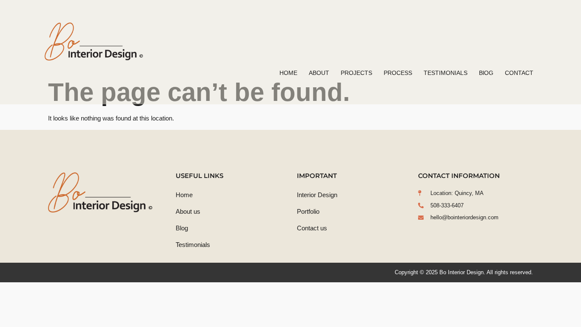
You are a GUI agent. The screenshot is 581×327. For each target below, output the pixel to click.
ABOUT (319, 72)
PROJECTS (356, 72)
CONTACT (519, 72)
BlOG (486, 72)
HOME (288, 72)
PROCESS (398, 72)
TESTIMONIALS (445, 72)
